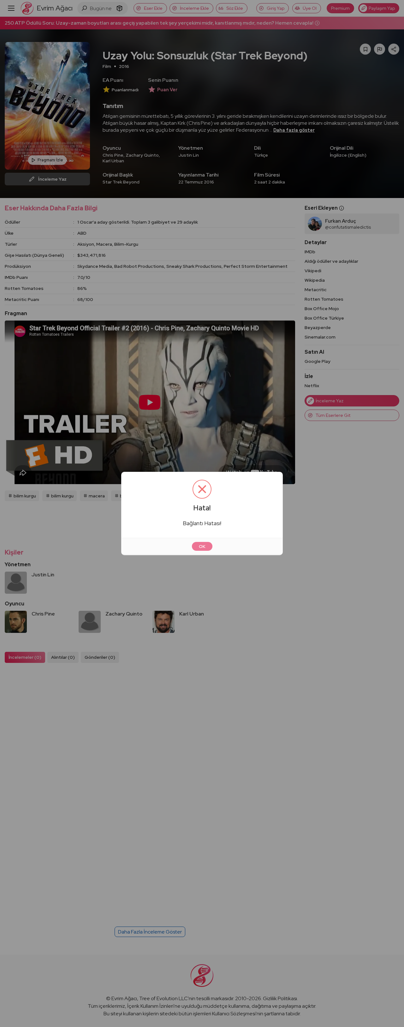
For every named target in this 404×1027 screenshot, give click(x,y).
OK (202, 546)
